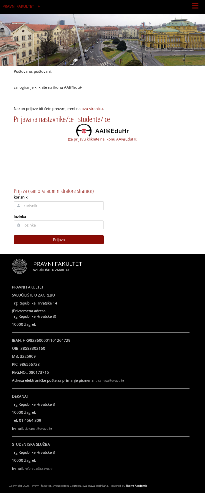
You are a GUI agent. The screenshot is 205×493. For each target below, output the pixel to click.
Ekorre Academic (136, 486)
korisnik (21, 197)
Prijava (59, 239)
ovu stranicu (92, 108)
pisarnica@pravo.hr (110, 380)
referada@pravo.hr (39, 468)
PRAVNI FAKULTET (18, 6)
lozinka (20, 216)
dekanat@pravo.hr (38, 428)
